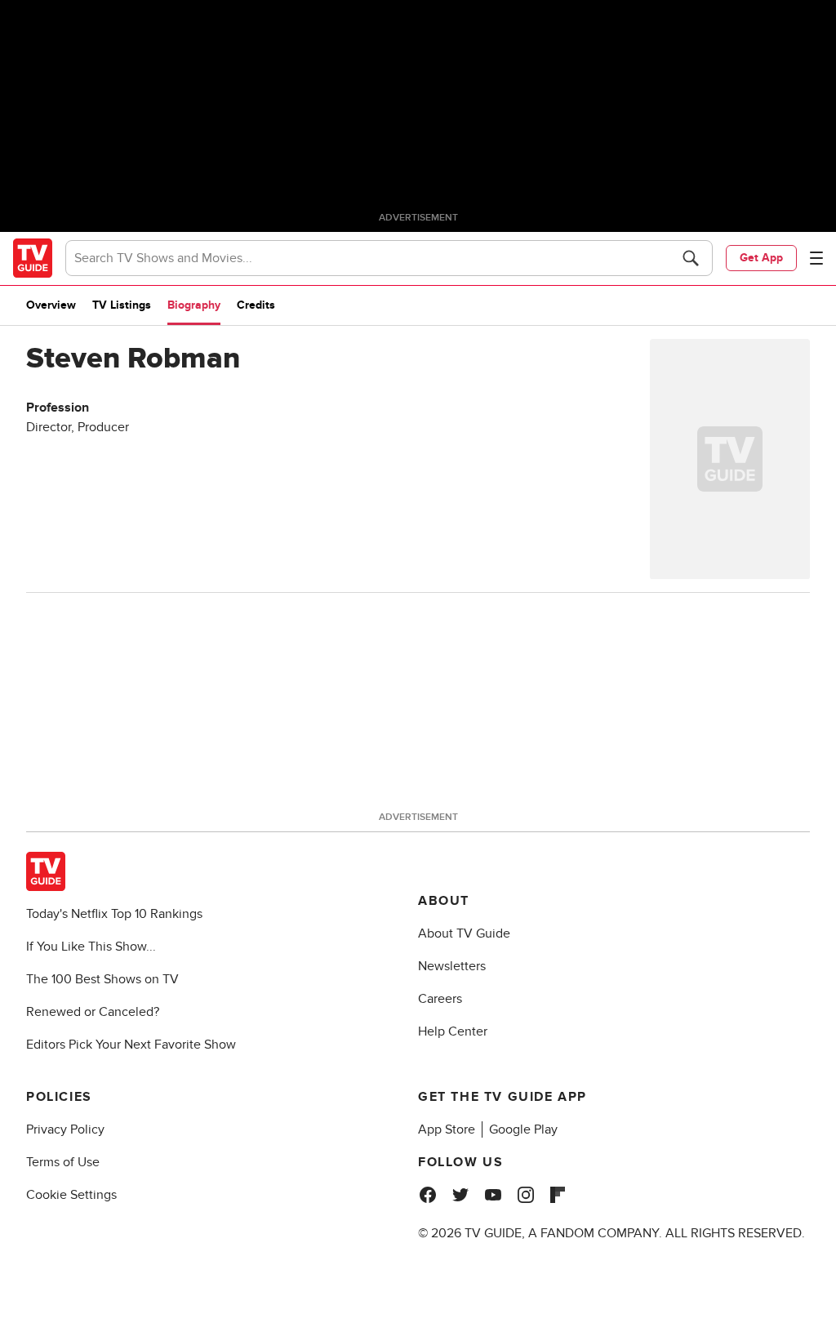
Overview (51, 305)
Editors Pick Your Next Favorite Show (131, 1044)
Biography (193, 305)
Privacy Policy (65, 1129)
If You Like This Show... (91, 946)
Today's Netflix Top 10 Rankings (114, 914)
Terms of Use (63, 1162)
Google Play (523, 1129)
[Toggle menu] (816, 258)
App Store (446, 1129)
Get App (761, 258)
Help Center (452, 1031)
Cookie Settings (71, 1195)
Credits (256, 305)
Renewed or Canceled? (92, 1012)
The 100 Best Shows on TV (102, 979)
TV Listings (121, 305)
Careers (440, 999)
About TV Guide (464, 933)
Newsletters (452, 966)
